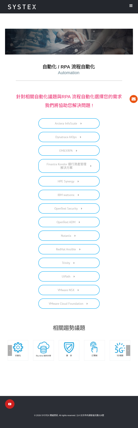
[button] (10, 350)
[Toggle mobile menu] (131, 5)
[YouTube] (9, 404)
